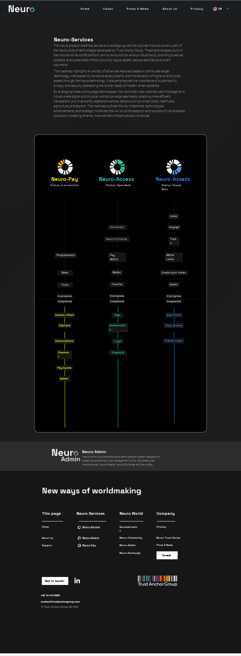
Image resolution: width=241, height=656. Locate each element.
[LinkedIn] (77, 581)
